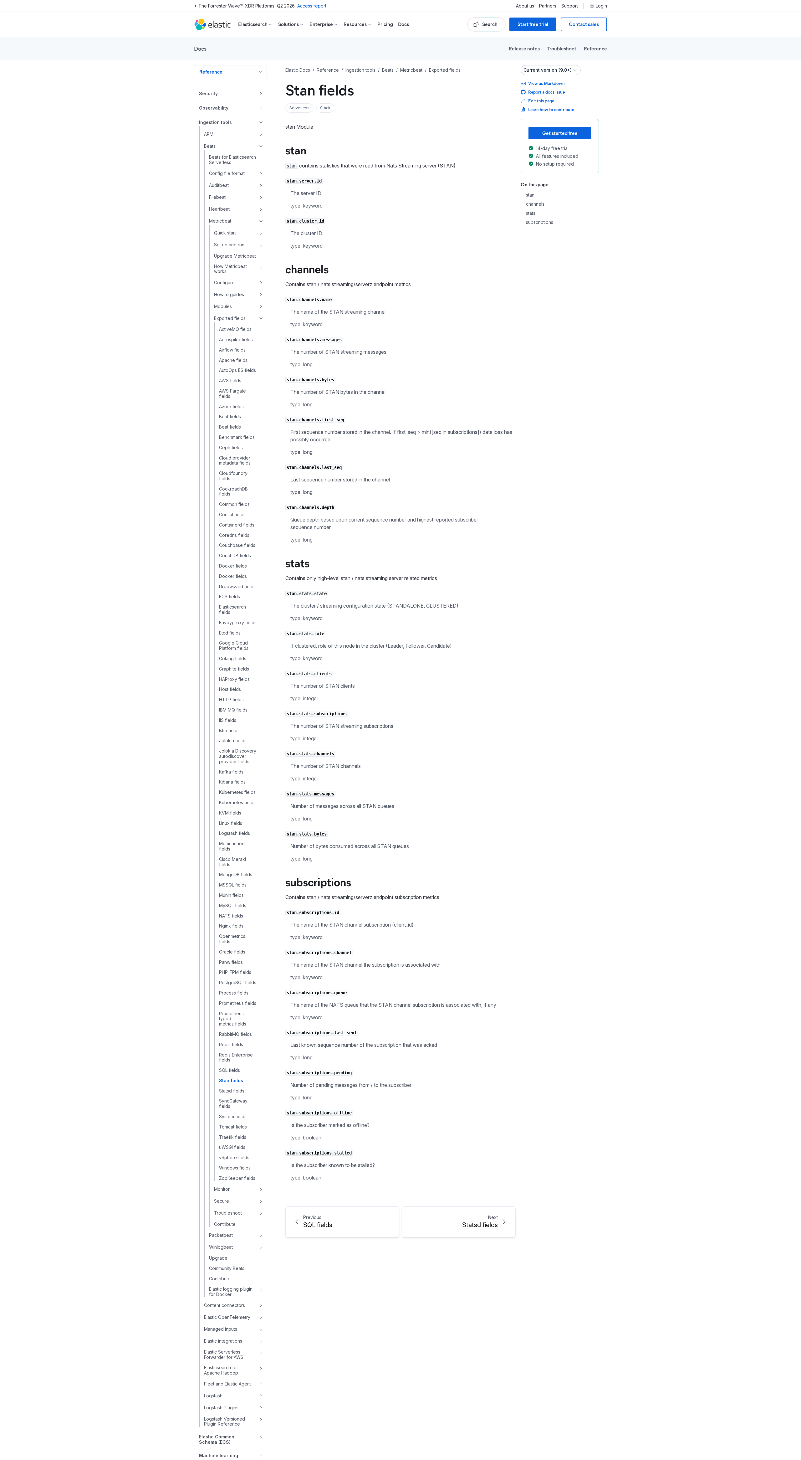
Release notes (524, 48)
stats (297, 562)
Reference (595, 48)
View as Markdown (546, 83)
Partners (547, 6)
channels (307, 268)
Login (601, 5)
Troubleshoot (561, 48)
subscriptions (318, 881)
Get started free (560, 133)
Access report (311, 5)
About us (525, 6)
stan (295, 149)
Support (569, 6)
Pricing (385, 24)
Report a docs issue (546, 92)
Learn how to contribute (551, 109)
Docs (403, 24)
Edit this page (541, 101)
